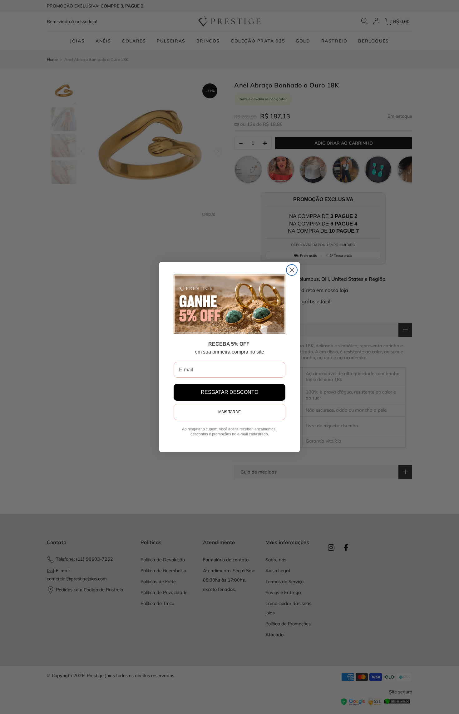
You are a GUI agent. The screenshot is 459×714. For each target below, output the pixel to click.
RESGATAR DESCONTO (229, 392)
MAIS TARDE (229, 412)
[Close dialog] (291, 270)
